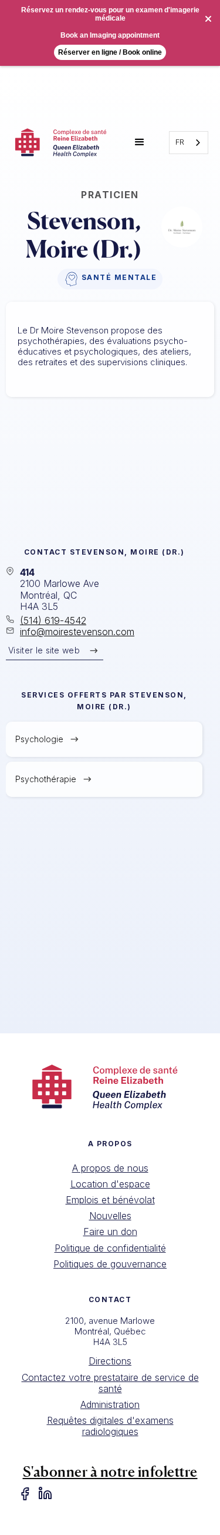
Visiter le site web (44, 650)
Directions (110, 1361)
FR (179, 141)
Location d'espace (110, 1184)
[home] (61, 142)
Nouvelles (110, 1216)
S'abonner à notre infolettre (110, 1471)
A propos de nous (110, 1168)
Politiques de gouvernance (110, 1264)
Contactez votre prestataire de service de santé (110, 1383)
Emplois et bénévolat (110, 1200)
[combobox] (188, 142)
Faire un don (110, 1231)
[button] (139, 142)
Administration (110, 1404)
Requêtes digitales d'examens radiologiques (110, 1425)
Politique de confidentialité (110, 1248)
